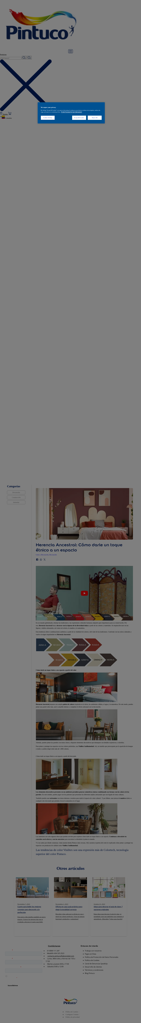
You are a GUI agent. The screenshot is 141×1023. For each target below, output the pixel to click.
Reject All (94, 117)
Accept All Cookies (79, 117)
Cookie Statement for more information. (71, 112)
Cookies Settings (47, 117)
